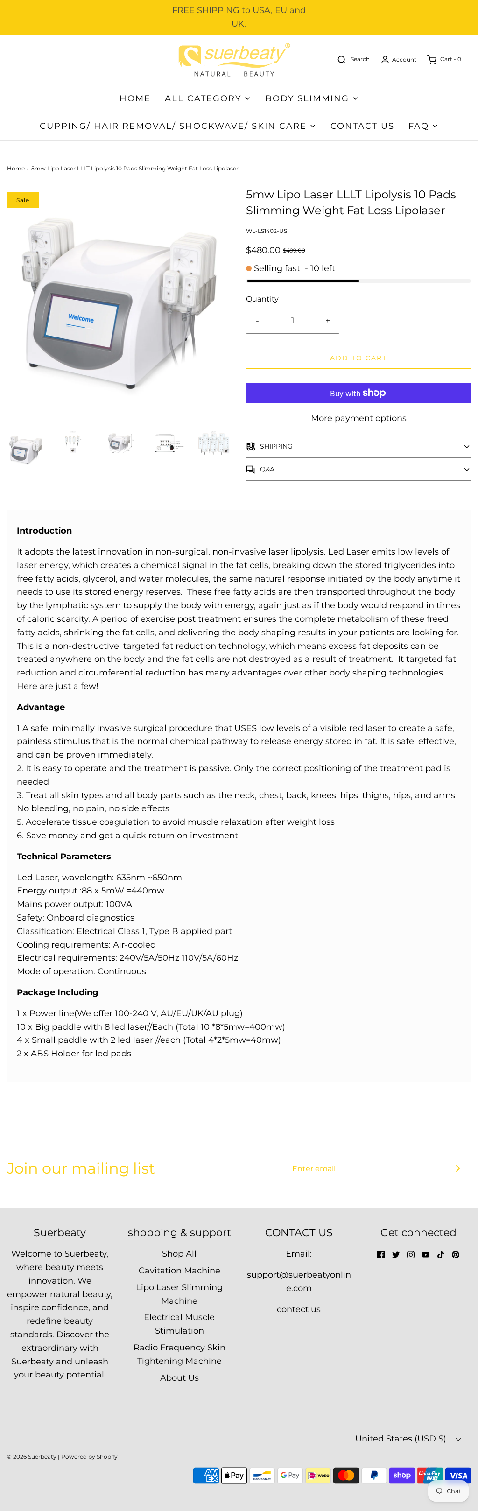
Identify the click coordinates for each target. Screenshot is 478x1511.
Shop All (179, 1254)
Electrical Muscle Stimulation (179, 1324)
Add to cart (358, 358)
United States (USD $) (402, 1439)
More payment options (359, 418)
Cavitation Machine (179, 1270)
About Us (179, 1378)
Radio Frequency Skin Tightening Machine (179, 1354)
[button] (25, 449)
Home (135, 98)
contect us (299, 1309)
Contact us (362, 126)
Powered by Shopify (89, 1456)
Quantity (262, 298)
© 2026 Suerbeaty (31, 1456)
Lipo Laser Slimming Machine (179, 1294)
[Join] (458, 1168)
